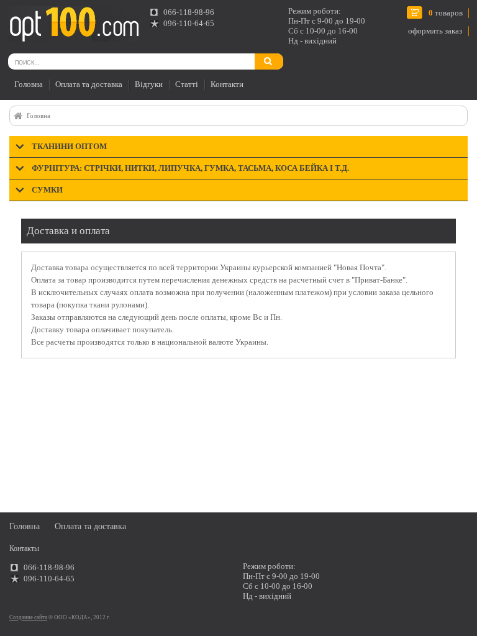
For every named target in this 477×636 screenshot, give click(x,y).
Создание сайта (28, 617)
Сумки (47, 189)
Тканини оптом (69, 146)
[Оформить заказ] (24, 21)
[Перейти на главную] (73, 24)
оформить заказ (435, 30)
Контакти (227, 84)
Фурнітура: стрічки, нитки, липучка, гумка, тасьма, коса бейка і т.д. (190, 168)
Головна (28, 84)
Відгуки (149, 84)
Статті (186, 84)
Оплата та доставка (88, 84)
